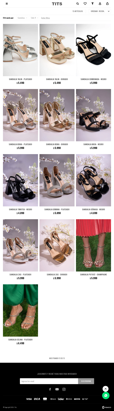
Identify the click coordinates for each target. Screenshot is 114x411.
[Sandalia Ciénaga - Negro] (93, 180)
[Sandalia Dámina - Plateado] (57, 180)
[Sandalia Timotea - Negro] (20, 180)
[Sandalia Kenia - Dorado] (57, 115)
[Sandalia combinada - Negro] (93, 50)
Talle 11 (33, 18)
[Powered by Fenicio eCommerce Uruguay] (106, 407)
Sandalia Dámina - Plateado (56, 209)
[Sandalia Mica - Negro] (93, 115)
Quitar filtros (45, 18)
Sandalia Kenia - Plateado (20, 144)
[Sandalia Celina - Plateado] (20, 310)
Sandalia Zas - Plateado (20, 274)
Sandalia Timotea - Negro (20, 209)
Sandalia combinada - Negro (93, 79)
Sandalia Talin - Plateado (20, 79)
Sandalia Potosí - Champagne (93, 274)
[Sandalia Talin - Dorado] (57, 50)
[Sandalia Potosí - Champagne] (93, 245)
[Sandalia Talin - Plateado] (20, 50)
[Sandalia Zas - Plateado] (20, 245)
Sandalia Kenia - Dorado (57, 144)
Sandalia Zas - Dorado (57, 274)
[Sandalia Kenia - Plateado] (20, 115)
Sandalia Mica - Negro (93, 144)
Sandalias (21, 18)
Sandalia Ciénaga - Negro (93, 209)
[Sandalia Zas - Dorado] (57, 245)
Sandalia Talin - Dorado (57, 79)
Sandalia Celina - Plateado (20, 339)
